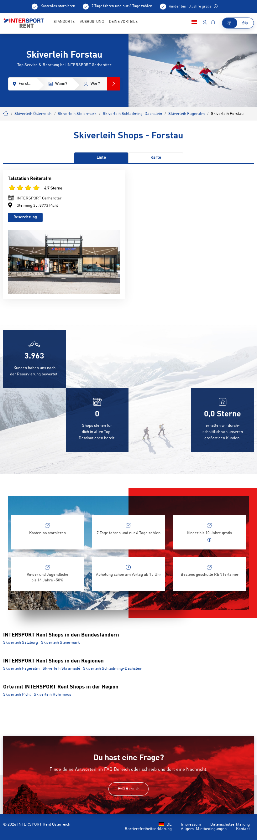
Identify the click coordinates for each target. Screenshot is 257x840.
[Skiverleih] (229, 23)
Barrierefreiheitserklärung (148, 829)
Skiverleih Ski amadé (61, 669)
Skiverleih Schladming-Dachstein (132, 114)
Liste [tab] (101, 158)
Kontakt (243, 829)
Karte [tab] (155, 158)
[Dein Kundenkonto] (204, 23)
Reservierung (25, 217)
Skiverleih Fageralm (186, 114)
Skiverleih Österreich (32, 114)
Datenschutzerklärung (230, 824)
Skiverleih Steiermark (77, 114)
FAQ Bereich (128, 789)
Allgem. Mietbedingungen (204, 829)
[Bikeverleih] (245, 23)
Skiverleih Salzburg (20, 643)
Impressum (191, 824)
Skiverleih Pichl (17, 695)
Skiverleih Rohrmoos (52, 695)
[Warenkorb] (213, 23)
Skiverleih (5, 113)
